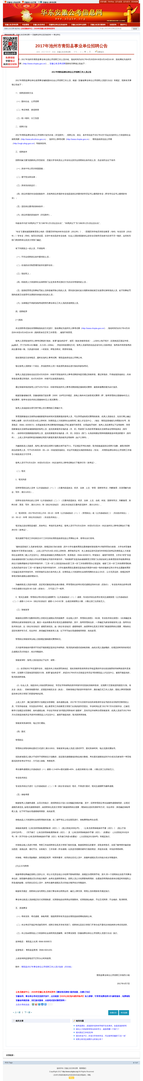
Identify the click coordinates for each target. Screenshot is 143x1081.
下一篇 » (28, 1012)
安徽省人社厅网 (30, 2)
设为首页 (126, 2)
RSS (7, 1063)
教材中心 (123, 25)
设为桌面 (118, 2)
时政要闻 (25, 25)
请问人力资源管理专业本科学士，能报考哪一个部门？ (97, 1029)
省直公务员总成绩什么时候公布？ (89, 1039)
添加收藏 (134, 2)
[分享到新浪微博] (36, 1004)
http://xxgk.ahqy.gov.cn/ (24, 143)
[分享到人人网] (42, 1004)
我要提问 (100, 52)
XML (89, 1075)
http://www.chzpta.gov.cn (78, 139)
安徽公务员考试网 (11, 25)
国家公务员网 (9, 29)
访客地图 (103, 2)
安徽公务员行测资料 (98, 25)
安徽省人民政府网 (13, 2)
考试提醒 (124, 1013)
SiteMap (111, 2)
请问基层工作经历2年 (84, 1032)
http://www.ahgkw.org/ (70, 1072)
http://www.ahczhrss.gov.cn (33, 139)
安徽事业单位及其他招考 (58, 25)
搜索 (135, 29)
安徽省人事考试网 (49, 2)
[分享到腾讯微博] (39, 1004)
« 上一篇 (17, 1012)
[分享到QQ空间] (32, 1004)
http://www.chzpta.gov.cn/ (34, 63)
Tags (11, 1063)
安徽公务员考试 (39, 25)
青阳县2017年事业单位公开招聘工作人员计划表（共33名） (47, 967)
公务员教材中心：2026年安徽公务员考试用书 (38, 29)
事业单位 (57, 35)
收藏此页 (113, 1013)
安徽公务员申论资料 (78, 25)
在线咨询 (113, 25)
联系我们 (82, 1068)
